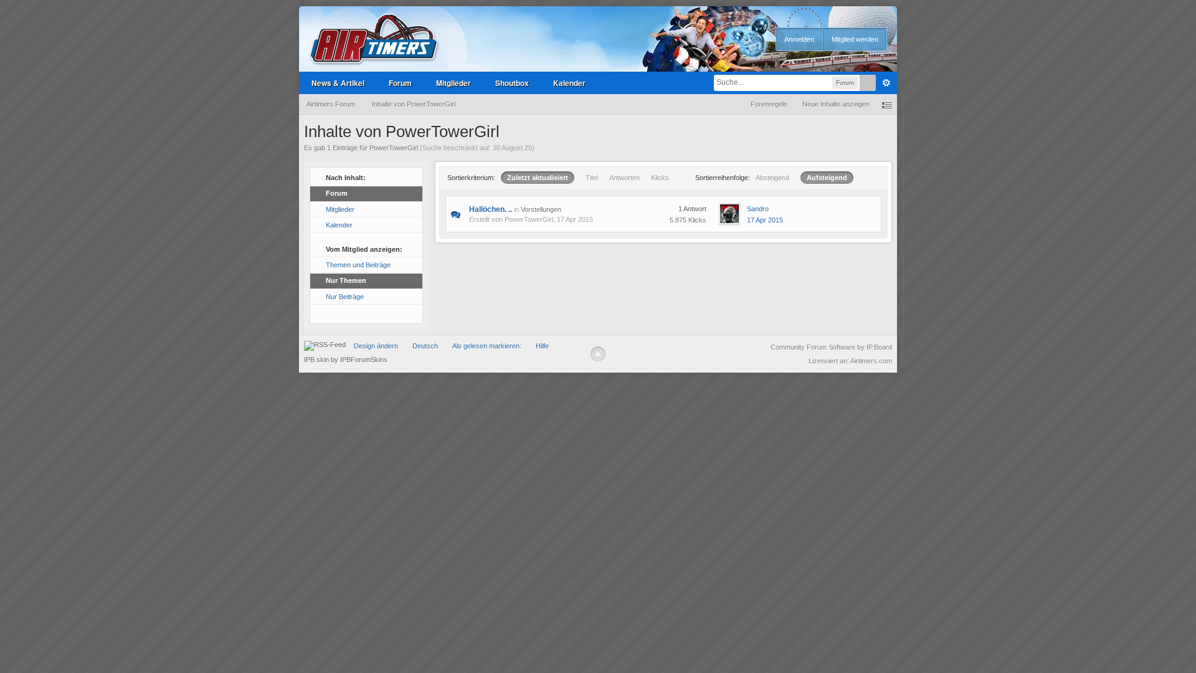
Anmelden (799, 39)
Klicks (660, 177)
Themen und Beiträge (358, 265)
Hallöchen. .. (490, 209)
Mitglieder (453, 82)
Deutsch (425, 346)
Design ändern (376, 346)
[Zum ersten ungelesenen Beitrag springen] (455, 213)
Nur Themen (346, 280)
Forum (400, 82)
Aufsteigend (827, 177)
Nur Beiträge (345, 296)
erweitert (886, 83)
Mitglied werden (855, 39)
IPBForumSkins (363, 359)
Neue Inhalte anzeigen (836, 104)
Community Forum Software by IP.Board (831, 347)
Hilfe (542, 346)
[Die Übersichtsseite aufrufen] (374, 39)
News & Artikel (337, 82)
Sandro (758, 208)
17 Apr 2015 (765, 220)
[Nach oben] (598, 353)
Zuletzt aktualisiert (537, 177)
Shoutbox (512, 82)
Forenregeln (769, 104)
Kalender (569, 82)
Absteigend (772, 177)
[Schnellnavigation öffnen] (887, 104)
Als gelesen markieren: (486, 346)
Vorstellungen (541, 209)
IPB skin (316, 359)
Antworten (624, 177)
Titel (592, 177)
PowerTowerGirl (529, 219)
